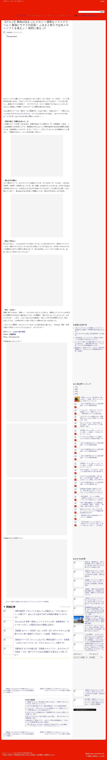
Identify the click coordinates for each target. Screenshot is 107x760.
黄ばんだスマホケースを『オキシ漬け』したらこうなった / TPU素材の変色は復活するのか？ (91, 510)
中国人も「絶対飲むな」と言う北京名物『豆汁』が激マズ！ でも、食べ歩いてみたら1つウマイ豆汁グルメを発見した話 (94, 564)
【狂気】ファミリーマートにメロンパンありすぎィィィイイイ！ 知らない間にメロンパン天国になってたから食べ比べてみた (94, 601)
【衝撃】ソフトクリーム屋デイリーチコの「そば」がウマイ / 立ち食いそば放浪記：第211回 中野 (94, 582)
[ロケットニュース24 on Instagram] (93, 1)
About (5, 755)
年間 (76, 394)
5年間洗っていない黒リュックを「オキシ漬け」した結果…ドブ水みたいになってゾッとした (91, 432)
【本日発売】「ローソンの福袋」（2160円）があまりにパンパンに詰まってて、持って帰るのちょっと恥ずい (92, 498)
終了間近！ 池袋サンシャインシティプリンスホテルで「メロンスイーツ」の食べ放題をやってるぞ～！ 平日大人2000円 (94, 701)
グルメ (8, 601)
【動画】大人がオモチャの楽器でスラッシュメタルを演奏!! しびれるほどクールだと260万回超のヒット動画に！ (18, 690)
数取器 (90, 756)
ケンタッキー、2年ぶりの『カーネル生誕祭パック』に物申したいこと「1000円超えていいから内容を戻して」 (46, 709)
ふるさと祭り (23, 601)
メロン (41, 601)
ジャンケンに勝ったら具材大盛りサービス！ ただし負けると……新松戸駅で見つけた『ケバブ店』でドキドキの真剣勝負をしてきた (89, 343)
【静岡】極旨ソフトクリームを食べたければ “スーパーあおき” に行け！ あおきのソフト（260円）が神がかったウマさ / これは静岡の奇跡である (94, 647)
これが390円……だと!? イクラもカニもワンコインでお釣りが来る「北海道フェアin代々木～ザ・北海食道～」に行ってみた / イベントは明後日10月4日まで (95, 638)
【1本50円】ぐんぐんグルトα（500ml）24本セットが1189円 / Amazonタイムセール (89, 338)
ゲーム (52, 755)
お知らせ (10, 755)
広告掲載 (39, 755)
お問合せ (33, 755)
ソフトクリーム (33, 601)
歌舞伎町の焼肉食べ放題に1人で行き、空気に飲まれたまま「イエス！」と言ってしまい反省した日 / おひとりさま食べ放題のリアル (89, 491)
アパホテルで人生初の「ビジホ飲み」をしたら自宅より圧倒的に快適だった (91, 437)
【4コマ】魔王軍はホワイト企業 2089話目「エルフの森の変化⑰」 (91, 450)
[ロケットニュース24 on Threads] (91, 1)
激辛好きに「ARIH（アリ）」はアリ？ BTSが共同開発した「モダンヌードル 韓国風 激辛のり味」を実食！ (46, 721)
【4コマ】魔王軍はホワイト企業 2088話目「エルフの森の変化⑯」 (91, 444)
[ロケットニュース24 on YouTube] (97, 1)
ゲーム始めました (93, 15)
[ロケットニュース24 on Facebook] (89, 1)
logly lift (68, 606)
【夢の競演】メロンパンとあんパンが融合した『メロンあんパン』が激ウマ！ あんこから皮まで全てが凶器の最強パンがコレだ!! (41, 614)
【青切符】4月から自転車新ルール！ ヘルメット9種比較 (91, 516)
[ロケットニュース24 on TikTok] (95, 1)
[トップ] (12, 16)
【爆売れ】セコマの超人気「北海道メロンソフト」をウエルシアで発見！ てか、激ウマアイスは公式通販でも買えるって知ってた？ (41, 652)
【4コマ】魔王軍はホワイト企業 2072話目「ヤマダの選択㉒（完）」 (91, 483)
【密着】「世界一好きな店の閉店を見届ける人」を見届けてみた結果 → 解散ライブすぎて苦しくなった (95, 591)
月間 (76, 391)
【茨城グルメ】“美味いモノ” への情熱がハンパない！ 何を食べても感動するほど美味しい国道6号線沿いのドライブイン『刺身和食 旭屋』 (94, 620)
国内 (12, 601)
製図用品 (95, 756)
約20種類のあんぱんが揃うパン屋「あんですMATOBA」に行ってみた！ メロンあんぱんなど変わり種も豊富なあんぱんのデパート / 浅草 (94, 610)
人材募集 (46, 755)
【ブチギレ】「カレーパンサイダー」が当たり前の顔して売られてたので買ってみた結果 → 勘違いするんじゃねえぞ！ (95, 628)
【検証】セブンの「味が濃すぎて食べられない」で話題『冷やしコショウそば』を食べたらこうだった (91, 399)
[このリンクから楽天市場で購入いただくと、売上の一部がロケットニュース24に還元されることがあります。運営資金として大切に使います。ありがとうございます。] (85, 1)
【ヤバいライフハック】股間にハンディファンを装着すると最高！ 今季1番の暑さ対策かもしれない (90, 329)
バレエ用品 (101, 756)
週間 (76, 389)
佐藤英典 (9, 32)
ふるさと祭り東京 (19, 332)
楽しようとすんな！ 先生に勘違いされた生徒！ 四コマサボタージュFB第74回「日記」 (91, 424)
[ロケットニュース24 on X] (87, 1)
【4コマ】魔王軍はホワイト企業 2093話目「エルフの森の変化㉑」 (47, 706)
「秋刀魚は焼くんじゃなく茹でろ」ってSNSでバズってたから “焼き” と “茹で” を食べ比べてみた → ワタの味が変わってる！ (89, 524)
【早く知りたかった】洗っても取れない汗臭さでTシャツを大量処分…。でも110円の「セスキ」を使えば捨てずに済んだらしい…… (46, 725)
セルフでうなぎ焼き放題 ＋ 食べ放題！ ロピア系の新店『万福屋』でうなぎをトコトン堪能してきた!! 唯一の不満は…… (89, 478)
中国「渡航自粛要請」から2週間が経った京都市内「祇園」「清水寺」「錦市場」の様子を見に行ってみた (91, 504)
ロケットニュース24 (24, 8)
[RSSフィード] (99, 1)
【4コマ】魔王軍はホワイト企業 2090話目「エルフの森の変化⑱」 (91, 456)
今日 (76, 387)
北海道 (47, 601)
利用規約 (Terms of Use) (21, 755)
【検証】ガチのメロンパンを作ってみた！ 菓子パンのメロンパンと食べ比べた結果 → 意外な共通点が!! (95, 573)
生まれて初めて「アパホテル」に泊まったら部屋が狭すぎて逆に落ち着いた (91, 470)
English (102, 1)
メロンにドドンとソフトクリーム (18, 113)
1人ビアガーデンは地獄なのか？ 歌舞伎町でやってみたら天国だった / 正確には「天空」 (91, 418)
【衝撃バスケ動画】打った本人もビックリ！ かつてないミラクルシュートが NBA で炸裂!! (54, 689)
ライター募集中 (82, 15)
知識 (16, 601)
